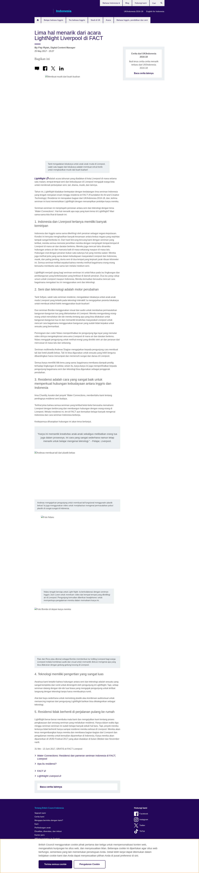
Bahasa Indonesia (111, 3)
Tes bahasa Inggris (77, 20)
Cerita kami (39, 817)
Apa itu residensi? (47, 763)
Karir (37, 824)
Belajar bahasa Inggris (53, 20)
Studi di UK (95, 20)
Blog (127, 3)
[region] (99, 856)
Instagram (143, 820)
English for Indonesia (155, 11)
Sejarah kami (40, 813)
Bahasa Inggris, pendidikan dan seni (132, 20)
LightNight (40, 178)
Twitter (142, 825)
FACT (40, 771)
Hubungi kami (141, 3)
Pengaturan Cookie (89, 864)
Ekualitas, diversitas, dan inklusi (48, 831)
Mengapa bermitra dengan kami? (49, 820)
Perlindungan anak (43, 828)
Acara (108, 20)
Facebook (143, 814)
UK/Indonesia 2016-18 (133, 11)
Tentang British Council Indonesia (49, 808)
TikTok (142, 831)
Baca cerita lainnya (51, 786)
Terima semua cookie (55, 864)
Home (38, 20)
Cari (162, 3)
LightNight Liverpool (48, 776)
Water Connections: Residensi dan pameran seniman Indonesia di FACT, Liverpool (76, 757)
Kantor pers (40, 835)
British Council (42, 11)
